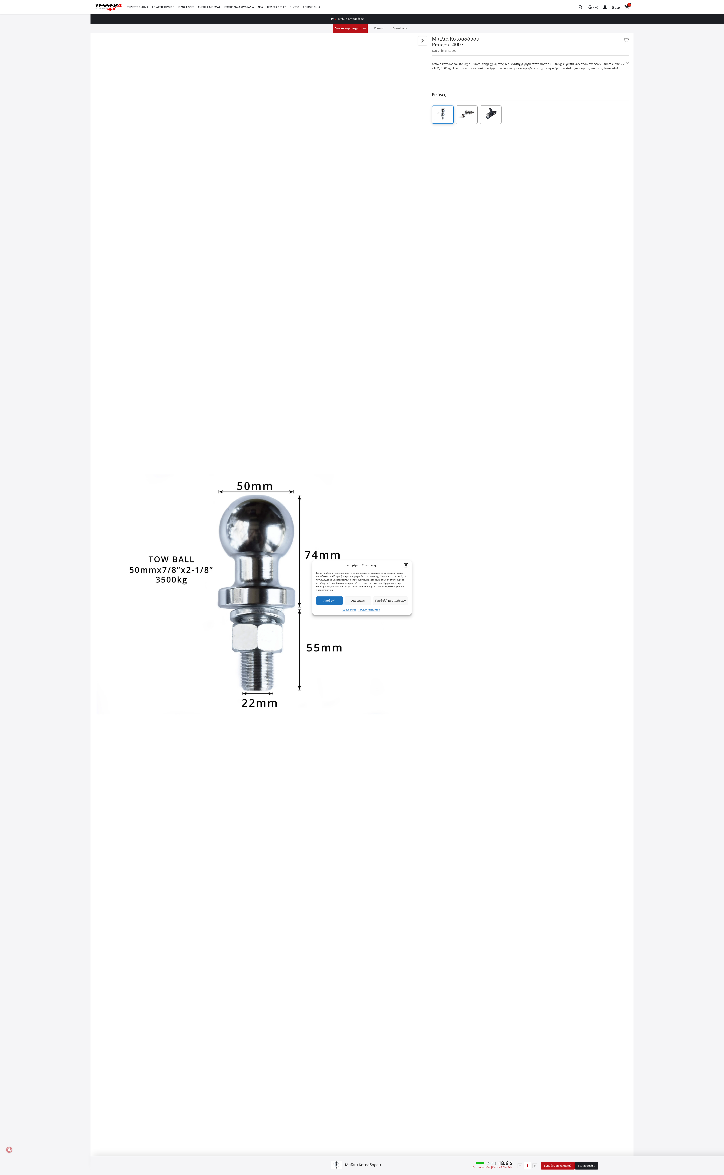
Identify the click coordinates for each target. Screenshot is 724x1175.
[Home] (332, 19)
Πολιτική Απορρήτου (369, 609)
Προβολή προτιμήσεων (390, 600)
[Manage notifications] (9, 1150)
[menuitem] (137, 7)
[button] (406, 565)
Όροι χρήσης (349, 609)
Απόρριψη (358, 600)
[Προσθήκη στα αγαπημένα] (626, 40)
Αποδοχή (329, 600)
